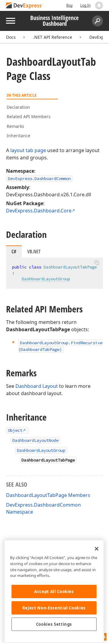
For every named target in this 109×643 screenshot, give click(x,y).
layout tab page (28, 150)
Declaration (18, 107)
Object (15, 430)
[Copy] (97, 263)
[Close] (96, 548)
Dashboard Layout (36, 386)
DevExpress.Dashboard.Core (38, 210)
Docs (11, 37)
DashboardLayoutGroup (46, 279)
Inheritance (18, 135)
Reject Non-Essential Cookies (54, 608)
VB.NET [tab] (34, 251)
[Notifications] (99, 5)
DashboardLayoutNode (35, 440)
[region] (54, 591)
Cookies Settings (54, 624)
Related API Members (29, 116)
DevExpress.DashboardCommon (39, 178)
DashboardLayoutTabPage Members (48, 495)
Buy (69, 5)
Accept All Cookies (54, 591)
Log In (85, 5)
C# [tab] (14, 251)
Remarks (15, 126)
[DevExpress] (24, 6)
